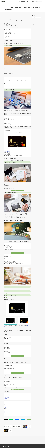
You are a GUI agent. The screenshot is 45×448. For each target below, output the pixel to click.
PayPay (5, 410)
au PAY (5, 414)
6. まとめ (5, 37)
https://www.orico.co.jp (7, 151)
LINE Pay (5, 411)
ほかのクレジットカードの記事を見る (16, 389)
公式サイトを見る (17, 355)
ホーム (3, 4)
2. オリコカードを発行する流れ (7, 32)
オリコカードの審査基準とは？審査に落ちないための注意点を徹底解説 (14, 4)
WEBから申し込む (16, 190)
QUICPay (5, 412)
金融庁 (5, 407)
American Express (6, 397)
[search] (41, 1)
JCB (4, 396)
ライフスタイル (6, 4)
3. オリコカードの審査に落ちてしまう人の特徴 (9, 33)
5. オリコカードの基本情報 (7, 36)
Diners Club (5, 398)
